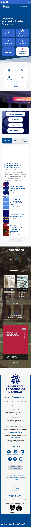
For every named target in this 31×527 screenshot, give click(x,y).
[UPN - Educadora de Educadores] (7, 6)
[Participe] (20, 524)
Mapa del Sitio (15, 490)
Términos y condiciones (15, 485)
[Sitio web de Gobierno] (14, 2)
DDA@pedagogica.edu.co (15, 432)
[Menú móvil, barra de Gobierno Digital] (29, 2)
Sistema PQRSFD (15, 488)
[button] (21, 6)
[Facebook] (7, 524)
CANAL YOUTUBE (25, 140)
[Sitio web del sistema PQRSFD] (22, 524)
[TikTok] (13, 524)
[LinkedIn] (11, 524)
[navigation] (13, 524)
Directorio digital (15, 446)
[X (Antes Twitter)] (15, 524)
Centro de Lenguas (15, 437)
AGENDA (16, 140)
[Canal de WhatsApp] (4, 524)
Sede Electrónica (15, 487)
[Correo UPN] (2, 524)
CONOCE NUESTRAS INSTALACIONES (15, 467)
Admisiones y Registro (15, 431)
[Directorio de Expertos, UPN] (24, 524)
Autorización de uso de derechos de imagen (15, 475)
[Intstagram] (9, 524)
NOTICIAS (7, 140)
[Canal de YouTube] (18, 524)
